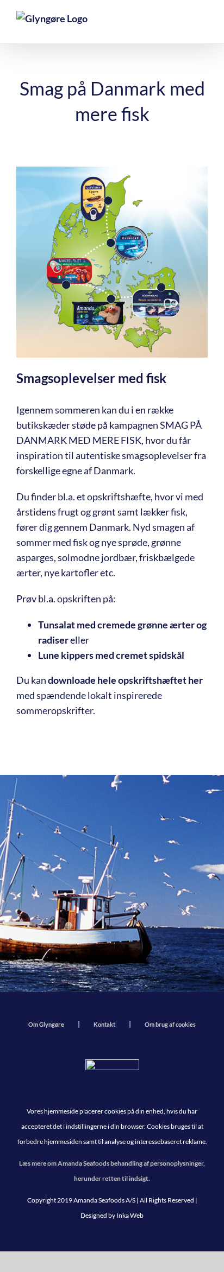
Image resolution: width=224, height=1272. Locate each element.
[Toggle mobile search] (173, 24)
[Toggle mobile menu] (199, 24)
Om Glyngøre (46, 1024)
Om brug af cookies (170, 1024)
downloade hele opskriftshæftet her (125, 680)
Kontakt (104, 1024)
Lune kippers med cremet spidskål (111, 655)
